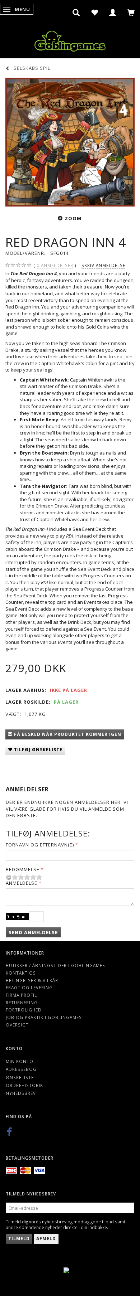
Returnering (22, 1002)
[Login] (113, 12)
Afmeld (46, 1239)
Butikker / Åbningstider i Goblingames (55, 965)
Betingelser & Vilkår (32, 980)
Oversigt (17, 1025)
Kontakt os (21, 973)
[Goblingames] (70, 39)
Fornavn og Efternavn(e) (40, 844)
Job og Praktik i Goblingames (44, 1017)
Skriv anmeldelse (103, 265)
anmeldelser (55, 265)
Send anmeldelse (33, 932)
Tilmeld (19, 1239)
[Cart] (131, 12)
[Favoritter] (94, 12)
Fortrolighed (24, 1010)
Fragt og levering (29, 987)
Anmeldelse (21, 883)
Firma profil (21, 995)
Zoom (73, 218)
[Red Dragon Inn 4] (70, 142)
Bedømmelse (22, 869)
